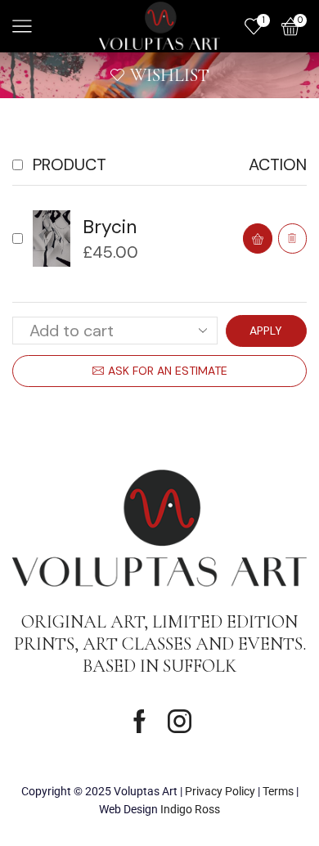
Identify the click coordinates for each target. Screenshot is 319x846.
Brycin (110, 226)
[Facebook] (139, 721)
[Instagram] (179, 721)
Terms (278, 791)
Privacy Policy (220, 791)
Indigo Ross (190, 809)
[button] (257, 238)
